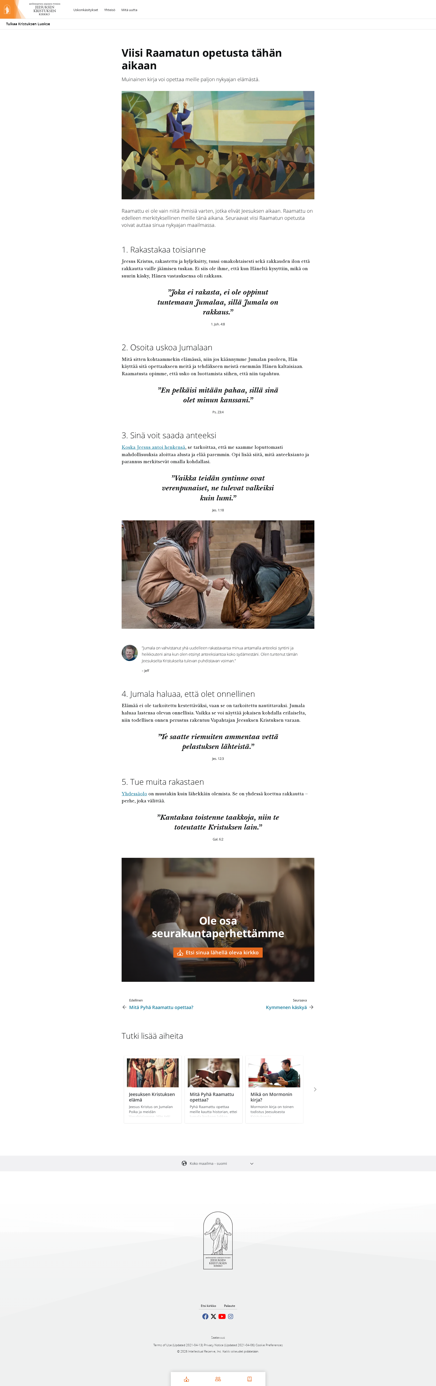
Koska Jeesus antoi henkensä (153, 448)
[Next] (308, 1089)
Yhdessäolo (134, 794)
